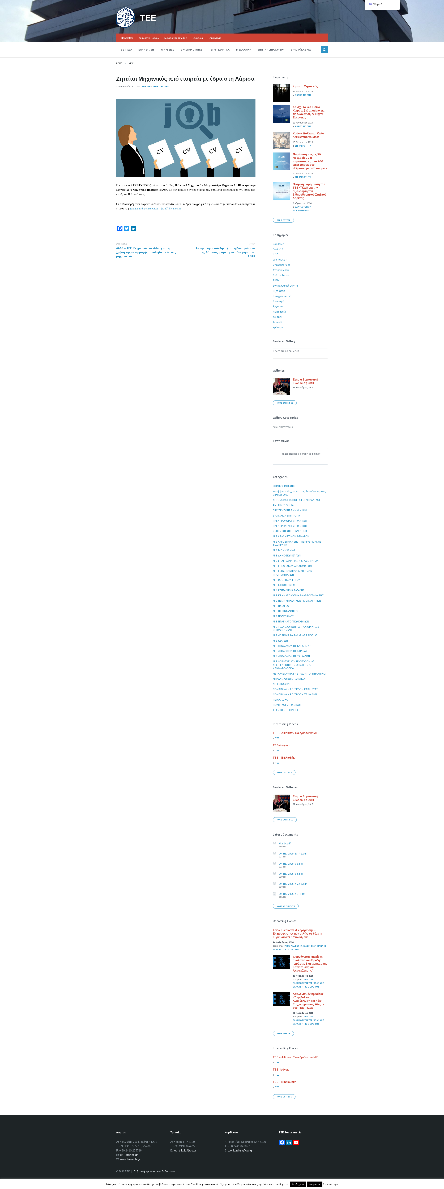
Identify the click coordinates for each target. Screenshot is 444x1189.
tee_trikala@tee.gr (185, 1150)
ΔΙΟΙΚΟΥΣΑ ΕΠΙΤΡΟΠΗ (286, 515)
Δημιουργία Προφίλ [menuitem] (149, 37)
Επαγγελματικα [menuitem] (220, 49)
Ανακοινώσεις (281, 270)
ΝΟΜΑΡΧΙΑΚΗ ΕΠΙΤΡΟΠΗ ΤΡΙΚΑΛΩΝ (295, 694)
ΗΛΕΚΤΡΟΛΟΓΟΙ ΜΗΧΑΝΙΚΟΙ (290, 520)
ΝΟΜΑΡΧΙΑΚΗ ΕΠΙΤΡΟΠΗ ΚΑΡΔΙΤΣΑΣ (295, 689)
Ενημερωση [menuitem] (146, 49)
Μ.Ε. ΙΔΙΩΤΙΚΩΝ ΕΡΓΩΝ (287, 579)
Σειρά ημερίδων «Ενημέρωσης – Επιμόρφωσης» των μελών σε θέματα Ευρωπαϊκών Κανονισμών (297, 933)
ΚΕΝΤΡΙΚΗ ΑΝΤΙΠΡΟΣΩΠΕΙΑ (290, 531)
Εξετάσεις (279, 290)
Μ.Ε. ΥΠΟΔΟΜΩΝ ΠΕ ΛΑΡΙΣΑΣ (290, 651)
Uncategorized (281, 264)
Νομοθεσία (279, 311)
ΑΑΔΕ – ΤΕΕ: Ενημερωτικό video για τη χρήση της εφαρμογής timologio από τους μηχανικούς (146, 252)
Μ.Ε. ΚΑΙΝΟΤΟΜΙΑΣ (284, 585)
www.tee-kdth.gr (130, 1159)
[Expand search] (324, 49)
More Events (283, 1033)
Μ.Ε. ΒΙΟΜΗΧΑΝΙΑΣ (284, 550)
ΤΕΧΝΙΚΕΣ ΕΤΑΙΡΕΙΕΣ (285, 710)
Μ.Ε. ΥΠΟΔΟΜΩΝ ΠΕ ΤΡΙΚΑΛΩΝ (291, 656)
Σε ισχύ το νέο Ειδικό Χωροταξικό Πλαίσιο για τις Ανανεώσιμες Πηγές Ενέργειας (309, 112)
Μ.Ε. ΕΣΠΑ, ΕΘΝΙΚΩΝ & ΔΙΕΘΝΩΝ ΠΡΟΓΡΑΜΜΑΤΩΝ (292, 572)
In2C (275, 254)
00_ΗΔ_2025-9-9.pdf (291, 863)
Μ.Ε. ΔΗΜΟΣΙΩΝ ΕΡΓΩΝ (287, 555)
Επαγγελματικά (282, 296)
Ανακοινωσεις (161, 86)
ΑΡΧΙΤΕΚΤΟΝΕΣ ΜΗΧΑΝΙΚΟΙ (290, 510)
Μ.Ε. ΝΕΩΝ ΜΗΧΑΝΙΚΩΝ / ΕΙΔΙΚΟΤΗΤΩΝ (297, 600)
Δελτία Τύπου (281, 275)
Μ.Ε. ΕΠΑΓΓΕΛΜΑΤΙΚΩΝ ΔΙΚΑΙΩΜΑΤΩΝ (296, 560)
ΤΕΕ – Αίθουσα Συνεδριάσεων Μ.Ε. (296, 733)
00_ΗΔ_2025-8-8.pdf (291, 873)
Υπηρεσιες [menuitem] (167, 49)
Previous (121, 243)
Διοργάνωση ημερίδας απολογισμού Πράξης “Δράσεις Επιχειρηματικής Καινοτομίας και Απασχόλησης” (310, 963)
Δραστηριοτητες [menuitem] (191, 49)
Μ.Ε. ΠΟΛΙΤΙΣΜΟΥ (283, 616)
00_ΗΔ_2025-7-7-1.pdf (292, 893)
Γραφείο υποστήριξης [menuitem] (175, 37)
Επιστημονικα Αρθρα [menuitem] (271, 49)
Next (252, 243)
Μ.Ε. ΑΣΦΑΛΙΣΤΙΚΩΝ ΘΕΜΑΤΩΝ (291, 536)
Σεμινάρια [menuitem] (198, 37)
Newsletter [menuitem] (127, 37)
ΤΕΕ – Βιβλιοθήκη (284, 757)
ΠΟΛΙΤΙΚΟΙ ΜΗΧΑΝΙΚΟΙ (287, 705)
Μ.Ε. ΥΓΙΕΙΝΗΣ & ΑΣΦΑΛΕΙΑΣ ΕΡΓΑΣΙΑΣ (295, 635)
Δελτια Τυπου (303, 206)
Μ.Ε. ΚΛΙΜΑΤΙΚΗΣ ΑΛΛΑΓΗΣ (289, 590)
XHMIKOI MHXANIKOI (285, 486)
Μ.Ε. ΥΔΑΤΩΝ (280, 640)
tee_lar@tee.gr (128, 1154)
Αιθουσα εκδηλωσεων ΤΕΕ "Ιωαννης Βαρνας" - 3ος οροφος (308, 983)
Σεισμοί (277, 317)
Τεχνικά (277, 322)
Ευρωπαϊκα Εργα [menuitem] (301, 49)
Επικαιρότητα (281, 301)
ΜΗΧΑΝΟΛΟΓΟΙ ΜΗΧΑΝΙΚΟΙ (289, 678)
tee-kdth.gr (280, 259)
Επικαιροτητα (303, 145)
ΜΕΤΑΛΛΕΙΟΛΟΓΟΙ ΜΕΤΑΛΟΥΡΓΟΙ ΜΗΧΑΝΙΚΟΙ (299, 673)
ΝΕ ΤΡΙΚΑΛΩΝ (281, 684)
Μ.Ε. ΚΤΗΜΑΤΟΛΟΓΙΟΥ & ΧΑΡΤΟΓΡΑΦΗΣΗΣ (298, 595)
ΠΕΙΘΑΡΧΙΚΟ (280, 699)
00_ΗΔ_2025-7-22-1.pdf (293, 883)
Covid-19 (278, 249)
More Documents (286, 906)
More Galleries (285, 403)
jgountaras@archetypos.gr (144, 208)
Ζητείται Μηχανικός (305, 86)
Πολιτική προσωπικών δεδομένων (154, 1171)
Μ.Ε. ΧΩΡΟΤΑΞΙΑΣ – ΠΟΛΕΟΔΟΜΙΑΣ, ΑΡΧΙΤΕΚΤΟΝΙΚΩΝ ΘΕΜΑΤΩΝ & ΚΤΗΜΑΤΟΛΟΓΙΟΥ (294, 665)
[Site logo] (125, 26)
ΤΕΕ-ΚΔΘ (145, 86)
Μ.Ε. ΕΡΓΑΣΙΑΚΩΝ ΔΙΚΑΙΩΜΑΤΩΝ (292, 566)
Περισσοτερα (283, 220)
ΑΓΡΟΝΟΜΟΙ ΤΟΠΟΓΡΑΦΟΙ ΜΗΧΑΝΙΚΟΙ (296, 500)
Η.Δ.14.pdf (285, 843)
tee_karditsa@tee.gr (240, 1150)
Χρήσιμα (278, 327)
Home (119, 63)
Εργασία (278, 306)
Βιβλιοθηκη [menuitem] (243, 49)
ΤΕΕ (148, 17)
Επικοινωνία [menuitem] (215, 37)
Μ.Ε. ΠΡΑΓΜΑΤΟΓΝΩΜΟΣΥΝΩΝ (291, 621)
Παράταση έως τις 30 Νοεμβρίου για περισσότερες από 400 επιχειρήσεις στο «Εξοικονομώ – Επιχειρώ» (310, 161)
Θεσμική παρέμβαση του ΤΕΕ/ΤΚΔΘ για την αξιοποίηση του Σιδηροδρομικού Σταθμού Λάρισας (309, 191)
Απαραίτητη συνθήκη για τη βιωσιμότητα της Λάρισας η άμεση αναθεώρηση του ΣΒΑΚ (225, 252)
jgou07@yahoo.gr (171, 208)
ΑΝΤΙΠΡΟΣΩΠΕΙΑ (283, 505)
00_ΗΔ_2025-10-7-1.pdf (293, 853)
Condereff (278, 244)
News (131, 63)
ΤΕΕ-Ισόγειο (281, 745)
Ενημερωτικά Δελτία (285, 285)
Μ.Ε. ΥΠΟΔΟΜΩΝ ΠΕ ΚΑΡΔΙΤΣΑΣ (292, 645)
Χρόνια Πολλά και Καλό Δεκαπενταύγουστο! (308, 135)
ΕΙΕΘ (276, 280)
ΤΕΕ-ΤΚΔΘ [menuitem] (125, 49)
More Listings (284, 772)
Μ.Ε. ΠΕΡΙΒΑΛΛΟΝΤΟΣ (286, 611)
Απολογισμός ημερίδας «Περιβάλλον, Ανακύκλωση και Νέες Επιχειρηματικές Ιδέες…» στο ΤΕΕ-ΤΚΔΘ (308, 1000)
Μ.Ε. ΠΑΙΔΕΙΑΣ (281, 606)
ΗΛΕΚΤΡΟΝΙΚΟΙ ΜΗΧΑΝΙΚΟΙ (290, 526)
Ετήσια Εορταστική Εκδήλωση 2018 (305, 381)
